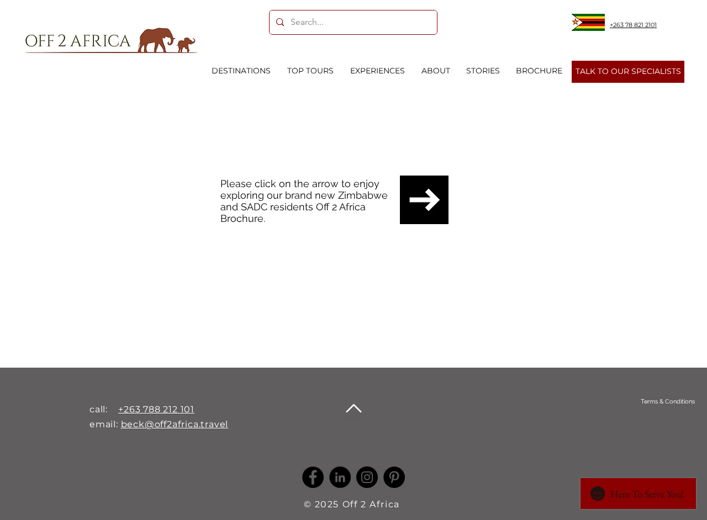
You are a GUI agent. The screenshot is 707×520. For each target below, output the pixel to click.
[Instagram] (367, 477)
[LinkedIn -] (340, 477)
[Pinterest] (394, 477)
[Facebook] (313, 477)
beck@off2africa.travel (175, 424)
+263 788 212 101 (156, 409)
